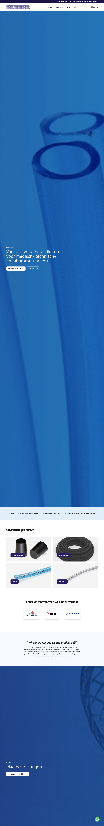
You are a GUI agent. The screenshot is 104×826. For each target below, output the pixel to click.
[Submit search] (88, 7)
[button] (97, 7)
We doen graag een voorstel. (90, 2)
